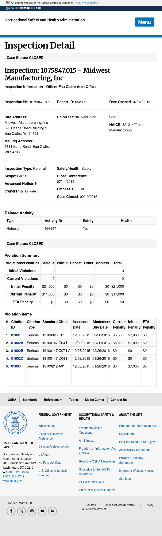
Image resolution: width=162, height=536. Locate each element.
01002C (17, 358)
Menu (144, 21)
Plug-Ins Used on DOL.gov (137, 442)
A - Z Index (86, 440)
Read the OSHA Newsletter (97, 461)
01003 (16, 366)
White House (46, 426)
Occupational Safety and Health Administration (45, 19)
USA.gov (44, 454)
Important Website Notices (136, 470)
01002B (17, 350)
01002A (17, 342)
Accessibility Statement (134, 450)
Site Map (125, 478)
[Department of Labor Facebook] (11, 511)
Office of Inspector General (97, 490)
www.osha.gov (12, 481)
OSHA (12, 399)
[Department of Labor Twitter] (21, 511)
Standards (30, 399)
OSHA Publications (91, 482)
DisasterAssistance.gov (53, 446)
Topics (74, 399)
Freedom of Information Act (137, 426)
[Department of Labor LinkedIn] (52, 511)
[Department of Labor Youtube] (42, 511)
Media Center (94, 399)
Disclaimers (127, 434)
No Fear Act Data (50, 462)
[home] (15, 422)
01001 (16, 334)
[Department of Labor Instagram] (31, 511)
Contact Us (119, 399)
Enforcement (53, 399)
